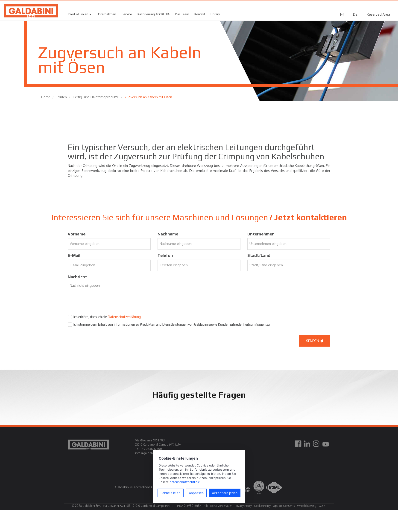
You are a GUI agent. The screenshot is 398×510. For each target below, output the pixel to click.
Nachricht (77, 276)
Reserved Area (378, 14)
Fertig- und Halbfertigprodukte (96, 97)
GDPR (322, 505)
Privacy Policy (243, 505)
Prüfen (62, 97)
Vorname (76, 234)
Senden (313, 341)
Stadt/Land (258, 255)
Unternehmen (106, 14)
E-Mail (74, 255)
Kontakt (199, 14)
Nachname (168, 234)
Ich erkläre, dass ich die (107, 317)
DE (355, 14)
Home (45, 97)
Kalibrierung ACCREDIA (154, 14)
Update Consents (284, 505)
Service (127, 14)
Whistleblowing (306, 505)
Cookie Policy (262, 505)
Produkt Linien (78, 14)
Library (215, 14)
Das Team (182, 14)
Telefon (165, 255)
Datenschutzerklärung (124, 317)
